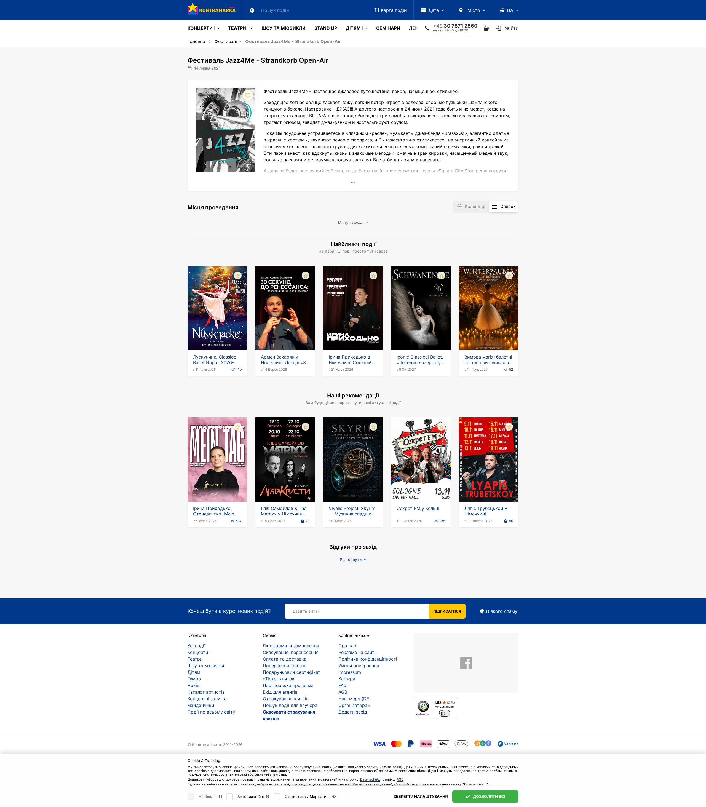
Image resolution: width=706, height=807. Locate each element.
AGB (342, 692)
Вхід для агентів (280, 692)
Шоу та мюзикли (283, 28)
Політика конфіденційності (367, 659)
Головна (196, 41)
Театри (237, 28)
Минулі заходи (351, 222)
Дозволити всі (488, 796)
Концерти (200, 28)
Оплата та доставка (284, 659)
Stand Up (325, 28)
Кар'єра (346, 679)
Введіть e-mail (306, 611)
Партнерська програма (288, 685)
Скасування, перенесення (291, 652)
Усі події (196, 645)
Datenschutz (370, 779)
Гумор (194, 679)
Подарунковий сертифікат (291, 672)
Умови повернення (358, 665)
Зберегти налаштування (421, 796)
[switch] (444, 713)
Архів (193, 685)
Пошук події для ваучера (290, 705)
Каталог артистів (206, 692)
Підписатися (447, 611)
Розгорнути (351, 559)
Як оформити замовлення (291, 645)
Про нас (347, 645)
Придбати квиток (217, 334)
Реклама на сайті (357, 652)
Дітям (353, 28)
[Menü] (454, 700)
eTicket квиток (279, 679)
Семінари (388, 28)
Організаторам (354, 705)
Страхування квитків (286, 698)
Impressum (349, 672)
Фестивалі (226, 41)
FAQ (342, 685)
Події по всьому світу (211, 712)
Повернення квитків (284, 665)
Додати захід (352, 712)
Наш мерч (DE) (354, 698)
